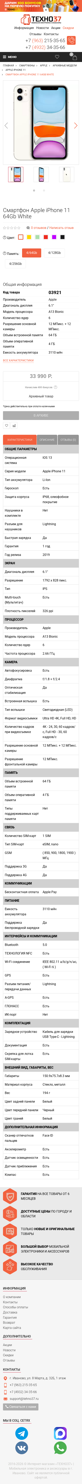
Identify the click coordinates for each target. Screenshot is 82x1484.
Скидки (8, 1355)
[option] (41, 123)
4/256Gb (15, 264)
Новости (9, 1350)
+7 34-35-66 (45, 47)
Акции (7, 1345)
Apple (53, 299)
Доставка (10, 1312)
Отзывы (9, 1360)
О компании (12, 1297)
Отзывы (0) (68, 439)
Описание (47, 439)
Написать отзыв (61, 228)
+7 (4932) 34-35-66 (23, 1392)
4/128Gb (54, 253)
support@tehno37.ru (24, 1399)
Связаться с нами (22, 1407)
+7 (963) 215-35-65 (23, 1385)
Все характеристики (18, 360)
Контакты (10, 1302)
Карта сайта (12, 1328)
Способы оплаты (15, 1307)
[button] (24, 28)
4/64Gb (31, 253)
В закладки (6, 425)
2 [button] (52, 190)
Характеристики (19, 439)
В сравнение (14, 425)
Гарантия (10, 1317)
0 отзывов (38, 228)
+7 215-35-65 (45, 40)
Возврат (9, 1322)
